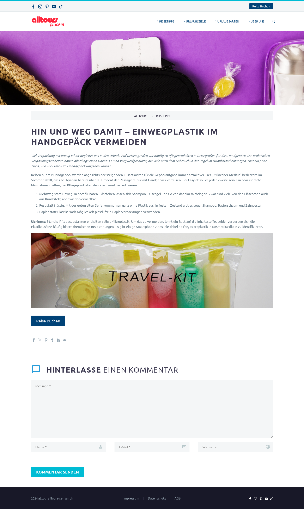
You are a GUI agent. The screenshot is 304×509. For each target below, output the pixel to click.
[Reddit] (64, 340)
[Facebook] (33, 6)
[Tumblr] (52, 340)
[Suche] (272, 21)
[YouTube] (53, 6)
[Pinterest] (47, 6)
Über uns (257, 21)
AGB (178, 498)
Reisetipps (166, 21)
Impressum (131, 498)
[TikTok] (60, 6)
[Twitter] (40, 340)
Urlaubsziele (196, 21)
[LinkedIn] (58, 340)
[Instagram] (40, 6)
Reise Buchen (261, 6)
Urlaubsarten (228, 21)
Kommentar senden (57, 472)
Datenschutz (157, 498)
